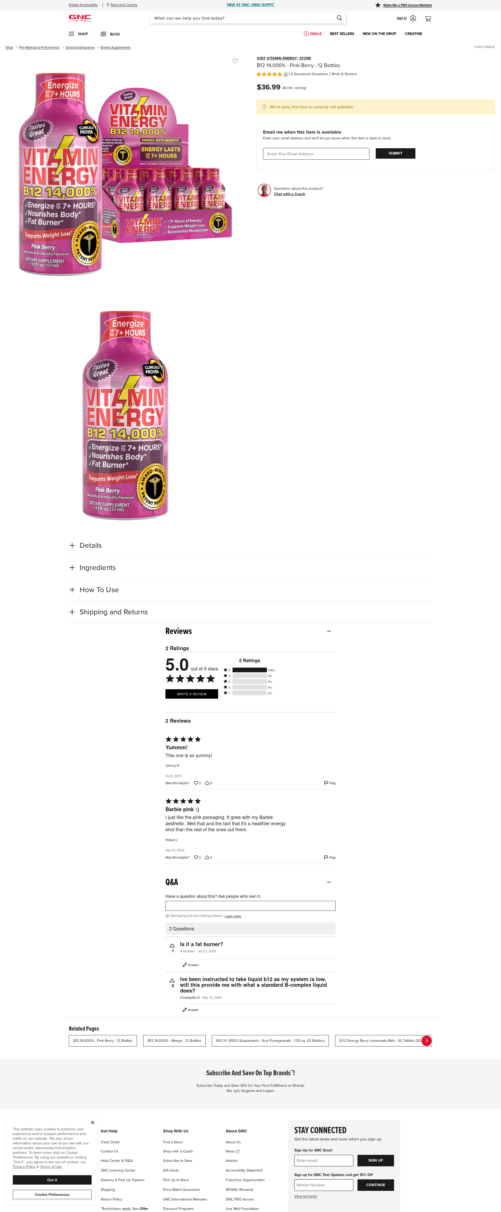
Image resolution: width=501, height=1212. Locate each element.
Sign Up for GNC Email (313, 1150)
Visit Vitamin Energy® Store (284, 58)
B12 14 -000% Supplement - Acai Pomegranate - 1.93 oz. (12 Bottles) (270, 1040)
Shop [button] (83, 34)
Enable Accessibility (83, 5)
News (231, 1151)
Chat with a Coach (289, 194)
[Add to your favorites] (235, 61)
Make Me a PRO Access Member (407, 5)
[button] (406, 18)
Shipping (108, 1189)
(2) (286, 74)
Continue (375, 1185)
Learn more (233, 916)
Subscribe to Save (177, 1160)
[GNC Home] (80, 18)
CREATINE (413, 34)
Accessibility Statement (244, 1170)
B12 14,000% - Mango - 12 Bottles (174, 1040)
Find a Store (173, 1142)
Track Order (110, 1142)
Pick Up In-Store (176, 1180)
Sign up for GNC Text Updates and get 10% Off (333, 1175)
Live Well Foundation (242, 1209)
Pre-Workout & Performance (39, 47)
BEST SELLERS (342, 34)
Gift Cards (171, 1170)
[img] (269, 73)
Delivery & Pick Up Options (123, 1180)
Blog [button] (115, 34)
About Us (233, 1142)
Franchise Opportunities (245, 1180)
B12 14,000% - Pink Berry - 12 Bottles (103, 1040)
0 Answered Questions (309, 74)
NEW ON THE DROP (379, 34)
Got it (52, 1180)
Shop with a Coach (178, 1151)
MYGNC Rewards (239, 1189)
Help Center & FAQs (117, 1160)
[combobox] (248, 18)
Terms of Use (51, 1167)
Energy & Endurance (80, 47)
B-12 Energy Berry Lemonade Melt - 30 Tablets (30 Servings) (388, 1040)
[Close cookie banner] (92, 1122)
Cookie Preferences (52, 1194)
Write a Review (344, 74)
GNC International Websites (185, 1199)
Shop (9, 47)
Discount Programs (178, 1209)
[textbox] (250, 906)
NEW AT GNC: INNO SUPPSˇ (251, 5)
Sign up (375, 1160)
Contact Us (109, 1151)
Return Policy (111, 1199)
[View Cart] (430, 16)
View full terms (305, 1196)
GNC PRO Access (240, 1199)
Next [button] (426, 1041)
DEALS (315, 34)
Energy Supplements (116, 47)
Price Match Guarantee (181, 1189)
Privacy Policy (24, 1167)
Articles (232, 1160)
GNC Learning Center (118, 1170)
